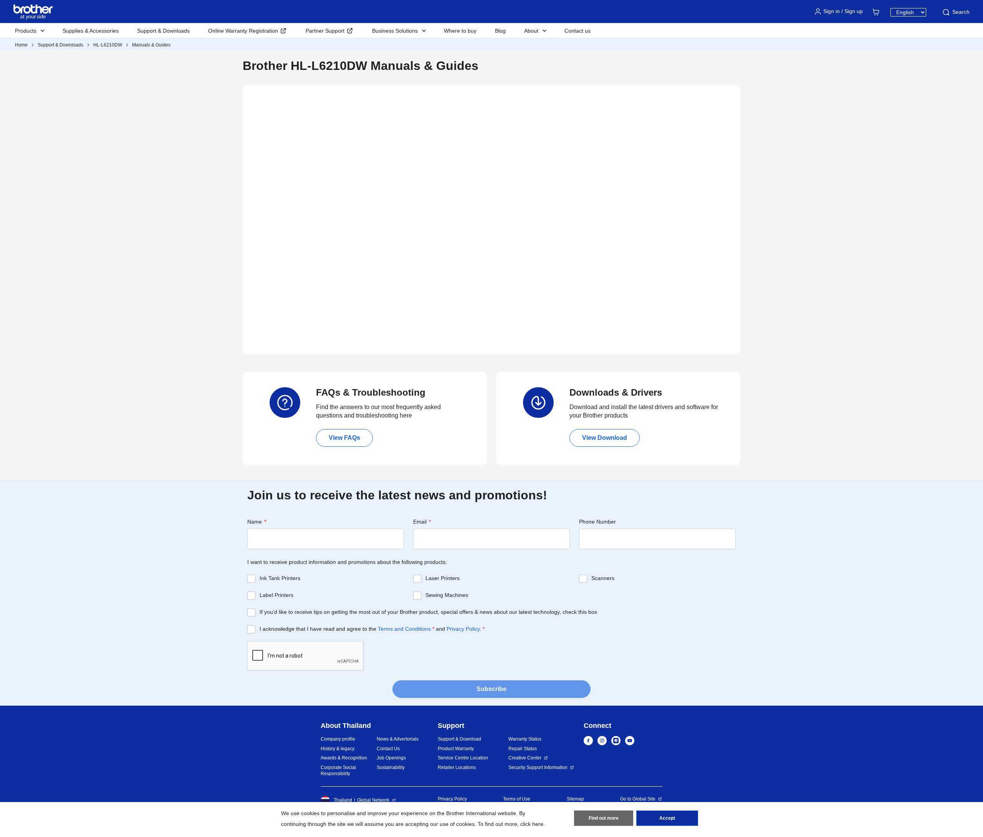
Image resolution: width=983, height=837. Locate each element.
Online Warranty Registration (243, 31)
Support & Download (459, 739)
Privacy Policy (463, 629)
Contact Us (388, 748)
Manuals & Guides (151, 45)
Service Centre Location (463, 758)
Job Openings (391, 758)
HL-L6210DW (107, 45)
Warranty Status (524, 739)
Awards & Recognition (344, 758)
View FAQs (344, 437)
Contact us (577, 31)
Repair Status (522, 748)
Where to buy (460, 31)
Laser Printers (442, 578)
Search (961, 12)
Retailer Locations (457, 767)
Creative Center (524, 758)
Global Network (373, 800)
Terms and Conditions (404, 629)
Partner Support (325, 31)
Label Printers (276, 595)
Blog (500, 31)
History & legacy (337, 748)
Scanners (602, 578)
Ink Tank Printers (280, 578)
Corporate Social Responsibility (338, 771)
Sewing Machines (446, 595)
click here (531, 824)
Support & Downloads (163, 31)
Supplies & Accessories (91, 31)
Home (21, 45)
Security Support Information (538, 767)
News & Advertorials (398, 739)
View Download (604, 437)
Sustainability (391, 767)
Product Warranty (456, 748)
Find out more (604, 818)
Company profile (338, 739)
